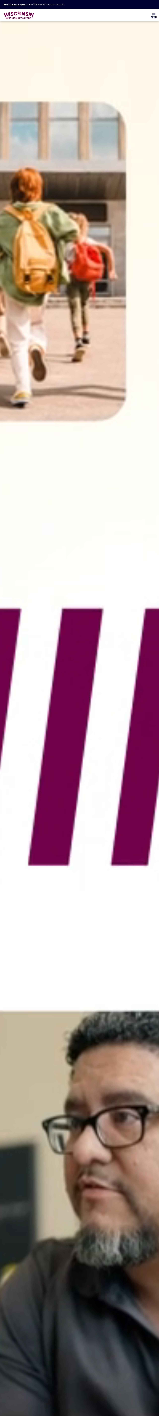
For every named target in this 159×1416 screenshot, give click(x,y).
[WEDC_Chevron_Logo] (19, 12)
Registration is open (14, 4)
